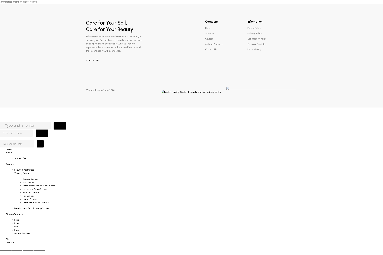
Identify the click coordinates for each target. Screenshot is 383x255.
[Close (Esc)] (39, 250)
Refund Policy (254, 28)
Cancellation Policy (256, 38)
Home (208, 28)
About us (209, 33)
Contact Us (92, 60)
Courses (209, 38)
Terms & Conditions (257, 44)
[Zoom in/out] (5, 250)
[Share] (28, 250)
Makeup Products (213, 44)
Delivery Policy (254, 33)
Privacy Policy (254, 49)
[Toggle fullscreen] (16, 250)
